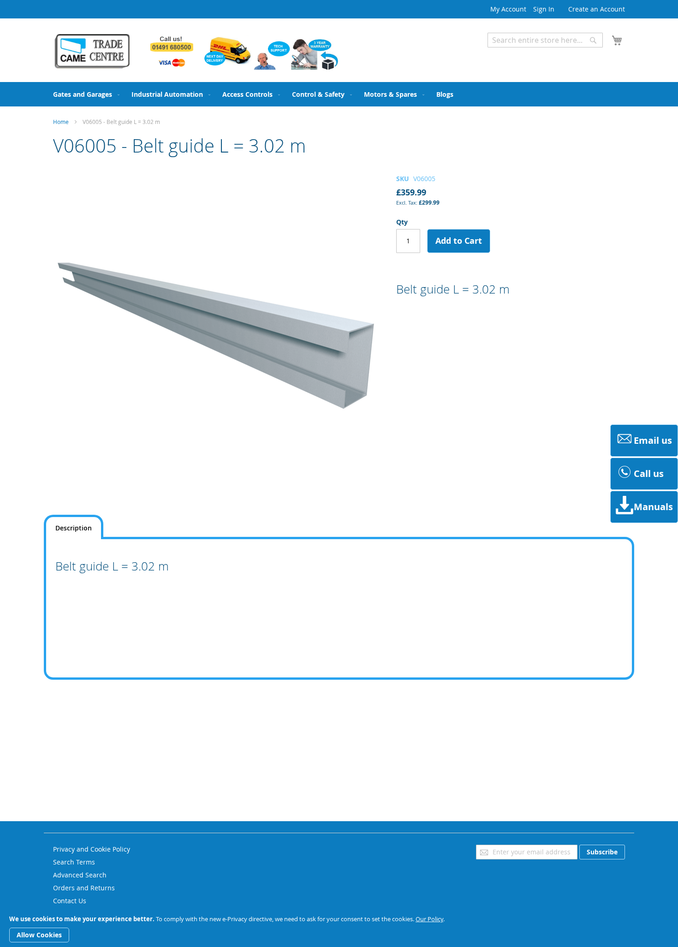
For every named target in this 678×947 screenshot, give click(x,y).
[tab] (73, 527)
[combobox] (545, 40)
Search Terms (74, 862)
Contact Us (69, 900)
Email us (653, 440)
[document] (339, 929)
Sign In (543, 9)
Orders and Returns (84, 887)
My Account (508, 9)
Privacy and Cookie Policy (91, 849)
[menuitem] (84, 94)
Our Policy (429, 919)
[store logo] (196, 52)
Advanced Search (514, 54)
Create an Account (596, 9)
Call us (649, 473)
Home (61, 121)
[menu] (339, 94)
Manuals (653, 506)
